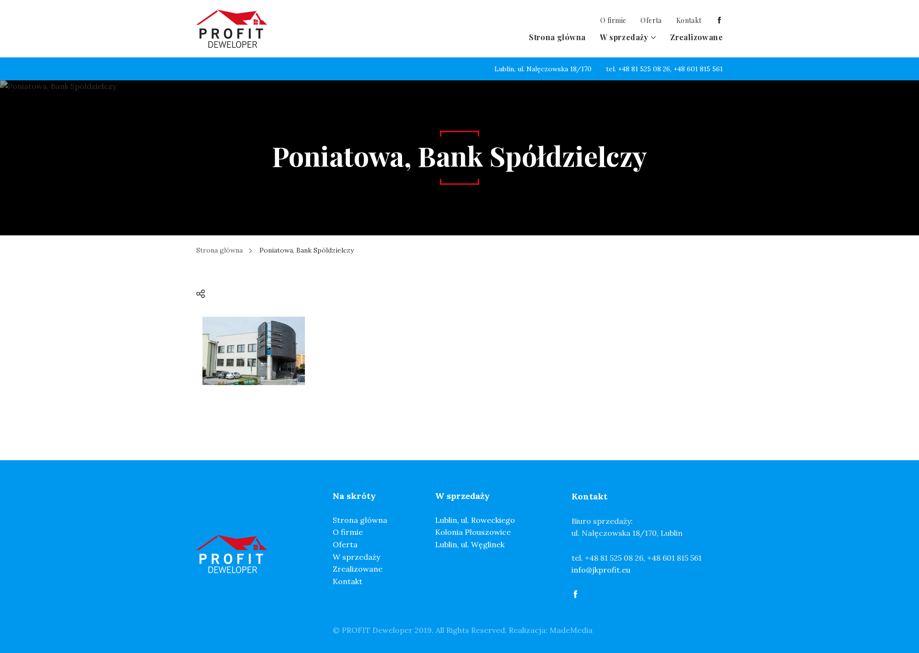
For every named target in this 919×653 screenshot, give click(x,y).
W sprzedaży (624, 37)
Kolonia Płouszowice (473, 532)
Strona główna (557, 37)
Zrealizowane (696, 37)
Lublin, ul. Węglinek (469, 544)
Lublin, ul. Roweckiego (475, 520)
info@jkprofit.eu (601, 570)
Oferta (650, 20)
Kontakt (689, 20)
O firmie (613, 20)
